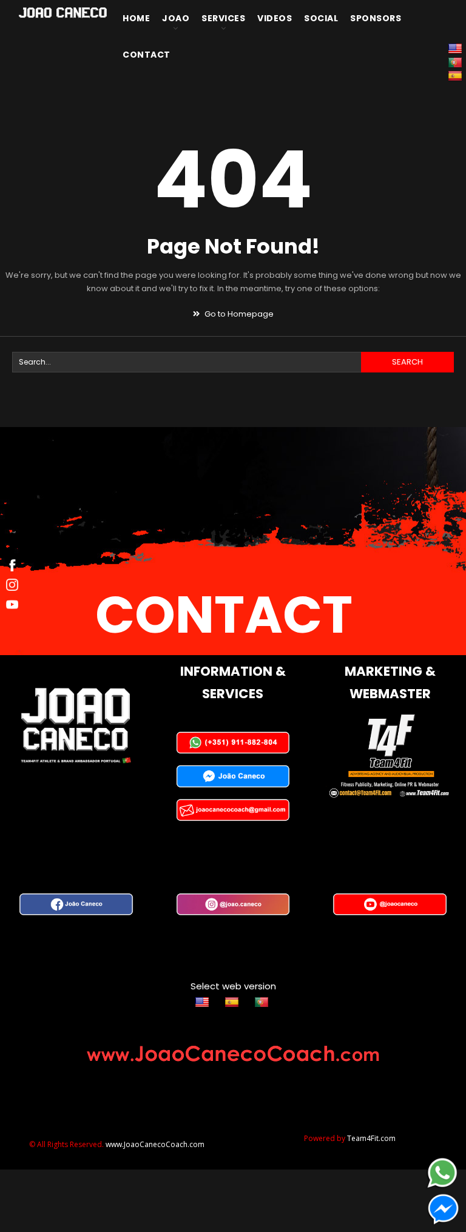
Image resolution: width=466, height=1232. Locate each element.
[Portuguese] (263, 1002)
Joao (175, 18)
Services (223, 18)
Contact (147, 55)
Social (321, 18)
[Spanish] (456, 75)
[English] (203, 1002)
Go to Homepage (238, 314)
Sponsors (375, 18)
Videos (274, 18)
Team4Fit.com (371, 1138)
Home (136, 18)
